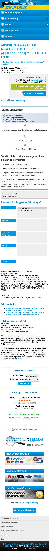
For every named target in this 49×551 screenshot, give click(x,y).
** (44, 88)
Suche (7, 24)
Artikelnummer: (8, 68)
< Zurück (5, 62)
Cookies (4, 539)
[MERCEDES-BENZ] (32, 210)
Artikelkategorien (13, 12)
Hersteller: (5, 70)
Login (21, 503)
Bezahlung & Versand (9, 518)
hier (12, 354)
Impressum (5, 535)
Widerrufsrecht (7, 527)
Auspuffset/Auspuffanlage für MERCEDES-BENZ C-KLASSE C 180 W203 (25, 309)
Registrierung (32, 503)
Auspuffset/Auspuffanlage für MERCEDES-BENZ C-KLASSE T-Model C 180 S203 (25, 313)
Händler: (15, 503)
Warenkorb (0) (11, 30)
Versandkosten (38, 80)
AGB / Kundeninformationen (12, 531)
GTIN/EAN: (5, 72)
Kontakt (8, 36)
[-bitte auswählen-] (32, 208)
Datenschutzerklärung (9, 522)
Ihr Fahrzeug (11, 18)
